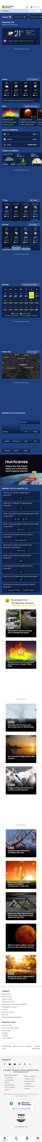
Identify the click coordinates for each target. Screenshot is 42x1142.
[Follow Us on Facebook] (4, 1064)
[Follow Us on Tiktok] (19, 1064)
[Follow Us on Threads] (25, 1064)
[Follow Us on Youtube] (14, 1064)
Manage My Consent (9, 1007)
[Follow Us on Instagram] (9, 1064)
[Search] (27, 7)
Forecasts (33, 11)
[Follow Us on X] (30, 1064)
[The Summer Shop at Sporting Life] (35, 447)
